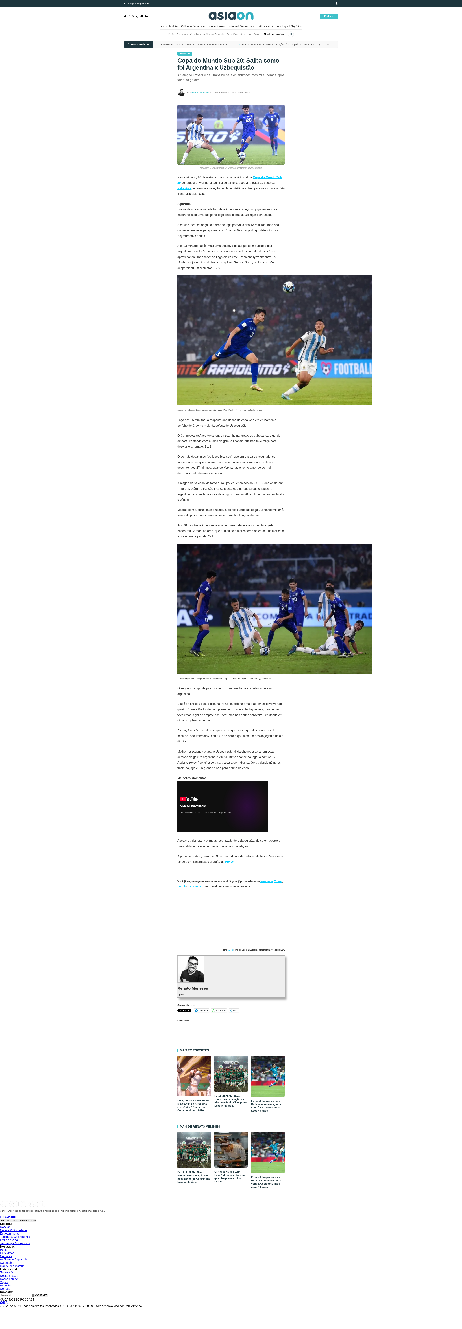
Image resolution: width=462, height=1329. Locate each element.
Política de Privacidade (11, 1309)
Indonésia (184, 188)
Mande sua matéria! (274, 34)
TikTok (181, 886)
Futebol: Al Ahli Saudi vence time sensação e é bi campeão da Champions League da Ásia (285, 44)
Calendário (232, 34)
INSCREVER (40, 1295)
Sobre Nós (245, 34)
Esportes (185, 53)
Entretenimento (216, 26)
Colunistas (195, 34)
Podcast (328, 16)
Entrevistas (182, 34)
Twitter (278, 881)
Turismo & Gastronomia (241, 26)
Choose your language (135, 3)
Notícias (173, 26)
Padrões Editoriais (54, 1309)
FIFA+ (229, 861)
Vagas (4, 1282)
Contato (257, 34)
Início (163, 26)
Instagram (266, 881)
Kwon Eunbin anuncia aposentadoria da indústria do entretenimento (194, 44)
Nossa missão (9, 1275)
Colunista (6, 1256)
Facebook (195, 886)
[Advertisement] (231, 918)
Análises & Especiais (213, 34)
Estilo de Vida (265, 26)
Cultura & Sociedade (193, 26)
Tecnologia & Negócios (289, 26)
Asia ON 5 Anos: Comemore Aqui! (18, 1220)
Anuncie (5, 1285)
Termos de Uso (33, 1309)
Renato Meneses (192, 988)
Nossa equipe (9, 1278)
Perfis (171, 34)
